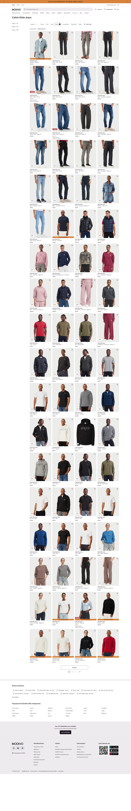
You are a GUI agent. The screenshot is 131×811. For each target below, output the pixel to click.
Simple (31, 715)
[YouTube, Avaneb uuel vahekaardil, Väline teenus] (18, 748)
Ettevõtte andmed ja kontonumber (63, 749)
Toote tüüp (73, 24)
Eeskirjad (63, 757)
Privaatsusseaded (33, 771)
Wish (31, 710)
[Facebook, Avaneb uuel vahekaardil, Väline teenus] (22, 748)
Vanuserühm (66, 24)
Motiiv (80, 24)
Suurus (42, 24)
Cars (49, 713)
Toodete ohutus (80, 752)
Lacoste (50, 715)
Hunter (85, 708)
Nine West (104, 708)
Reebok (67, 715)
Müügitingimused (25, 771)
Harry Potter (69, 708)
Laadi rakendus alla (112, 5)
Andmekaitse (60, 771)
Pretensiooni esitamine (44, 759)
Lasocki (32, 708)
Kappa (103, 710)
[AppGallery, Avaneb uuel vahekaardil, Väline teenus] (114, 753)
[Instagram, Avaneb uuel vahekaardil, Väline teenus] (13, 748)
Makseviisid (42, 757)
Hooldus (84, 749)
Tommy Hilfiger (69, 710)
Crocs (85, 710)
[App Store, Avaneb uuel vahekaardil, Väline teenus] (114, 750)
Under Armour (15, 713)
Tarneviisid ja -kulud (44, 746)
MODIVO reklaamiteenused (65, 754)
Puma (13, 710)
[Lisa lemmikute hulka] (49, 32)
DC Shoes (68, 713)
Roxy (85, 713)
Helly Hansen (33, 713)
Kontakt (41, 764)
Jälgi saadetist (43, 754)
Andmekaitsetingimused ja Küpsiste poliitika (48, 771)
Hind (52, 24)
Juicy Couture (15, 708)
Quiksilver (50, 708)
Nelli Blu (50, 710)
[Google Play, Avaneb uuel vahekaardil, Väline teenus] (114, 747)
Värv (47, 24)
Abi (118, 5)
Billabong (104, 713)
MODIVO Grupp (65, 752)
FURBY (13, 715)
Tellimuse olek (37, 752)
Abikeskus (42, 762)
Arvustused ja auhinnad (87, 757)
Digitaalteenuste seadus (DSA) (84, 754)
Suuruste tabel (86, 746)
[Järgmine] (127, 1)
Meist (62, 746)
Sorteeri (33, 24)
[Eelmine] (3, 1)
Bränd (58, 24)
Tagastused (42, 749)
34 (79, 671)
